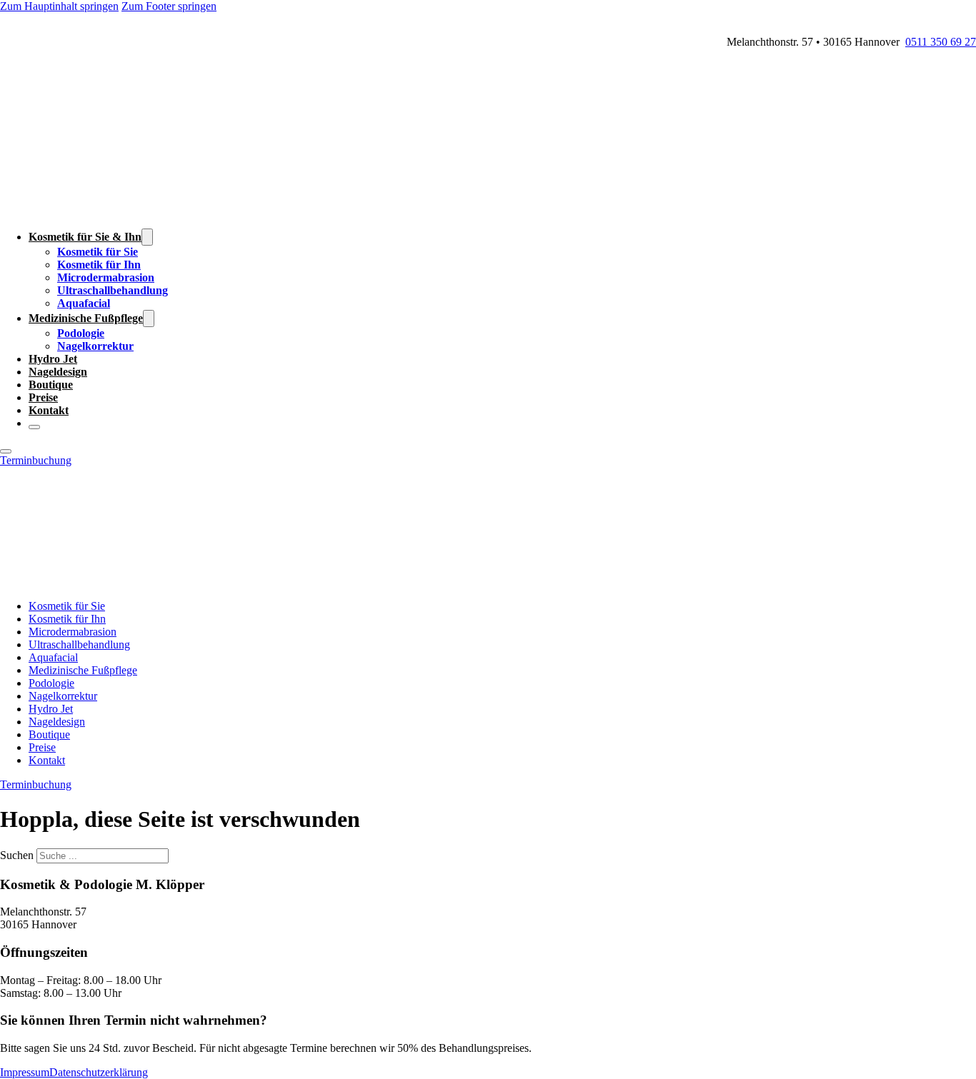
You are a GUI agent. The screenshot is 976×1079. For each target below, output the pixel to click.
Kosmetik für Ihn (99, 265)
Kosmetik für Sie (97, 252)
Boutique (51, 384)
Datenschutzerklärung (98, 1072)
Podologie (80, 333)
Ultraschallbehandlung (112, 290)
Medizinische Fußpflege (86, 318)
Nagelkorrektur (95, 346)
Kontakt (49, 410)
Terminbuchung (35, 460)
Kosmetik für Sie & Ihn (85, 237)
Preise (43, 397)
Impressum (24, 1072)
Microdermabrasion (105, 277)
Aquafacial (83, 303)
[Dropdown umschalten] (147, 237)
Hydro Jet (53, 359)
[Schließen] (34, 427)
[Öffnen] (5, 451)
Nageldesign (58, 372)
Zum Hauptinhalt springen (59, 6)
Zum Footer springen (168, 6)
